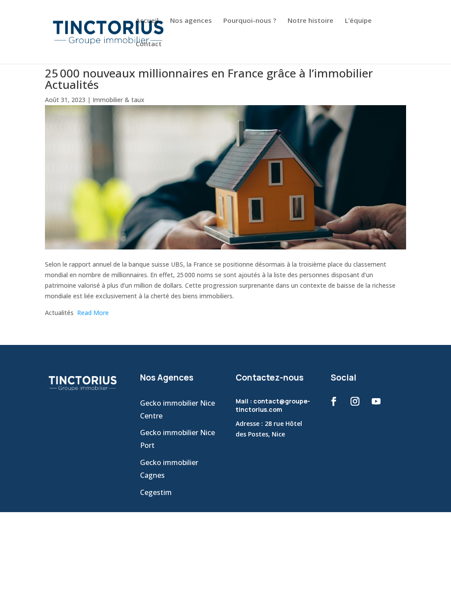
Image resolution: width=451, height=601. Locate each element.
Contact (149, 44)
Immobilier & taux (118, 99)
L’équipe (358, 21)
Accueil (147, 21)
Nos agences (191, 21)
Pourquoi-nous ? (249, 21)
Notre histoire (310, 21)
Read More (93, 312)
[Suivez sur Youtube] (376, 401)
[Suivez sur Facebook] (334, 401)
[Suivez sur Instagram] (355, 401)
